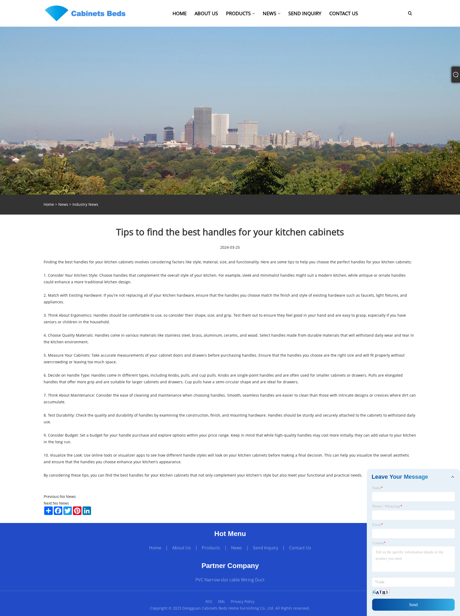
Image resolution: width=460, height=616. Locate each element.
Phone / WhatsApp (387, 506)
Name (377, 488)
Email (377, 525)
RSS (209, 601)
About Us (181, 548)
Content (379, 543)
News (63, 204)
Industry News (85, 204)
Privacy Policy (242, 601)
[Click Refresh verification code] (381, 592)
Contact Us (300, 548)
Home (155, 548)
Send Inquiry (265, 548)
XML (221, 601)
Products (211, 548)
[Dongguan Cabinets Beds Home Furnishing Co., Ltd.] (85, 12)
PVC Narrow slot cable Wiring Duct (230, 580)
